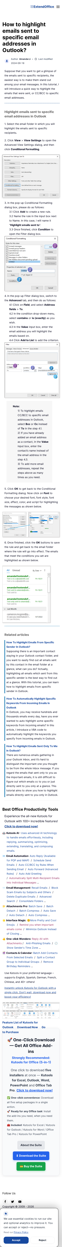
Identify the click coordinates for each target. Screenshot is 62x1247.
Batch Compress (29, 910)
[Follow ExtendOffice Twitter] (12, 1197)
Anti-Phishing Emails (38, 943)
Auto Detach (16, 915)
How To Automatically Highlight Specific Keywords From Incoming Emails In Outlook (31, 703)
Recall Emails (39, 887)
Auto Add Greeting (30, 873)
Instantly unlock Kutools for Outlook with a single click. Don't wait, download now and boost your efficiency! (30, 992)
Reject (42, 1240)
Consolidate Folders (31, 901)
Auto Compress (37, 915)
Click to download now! (21, 826)
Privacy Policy (21, 1232)
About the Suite (31, 1141)
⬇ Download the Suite (31, 1151)
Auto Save (49, 910)
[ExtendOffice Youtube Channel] (20, 1197)
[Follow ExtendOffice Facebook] (5, 1197)
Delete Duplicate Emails (21, 896)
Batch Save (35, 906)
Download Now (27, 1023)
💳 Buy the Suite (31, 1162)
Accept (16, 1240)
